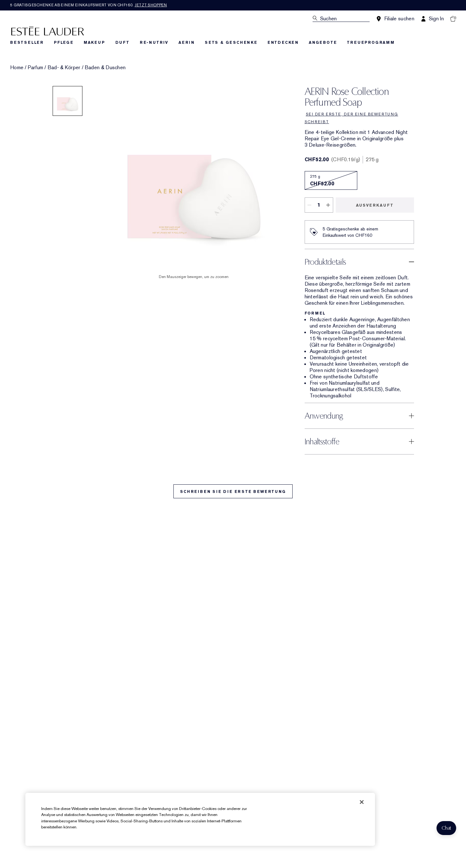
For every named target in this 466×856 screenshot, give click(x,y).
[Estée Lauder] (47, 31)
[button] (446, 828)
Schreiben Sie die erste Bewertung (233, 491)
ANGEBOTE (323, 42)
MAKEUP (94, 42)
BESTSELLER (27, 42)
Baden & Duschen (105, 67)
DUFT (122, 42)
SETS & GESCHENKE (231, 42)
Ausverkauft (375, 205)
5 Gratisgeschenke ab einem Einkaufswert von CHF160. (88, 5)
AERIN (186, 42)
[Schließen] (362, 802)
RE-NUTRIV (154, 42)
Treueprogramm (370, 42)
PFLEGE (64, 42)
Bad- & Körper (64, 67)
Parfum (35, 67)
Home (16, 67)
